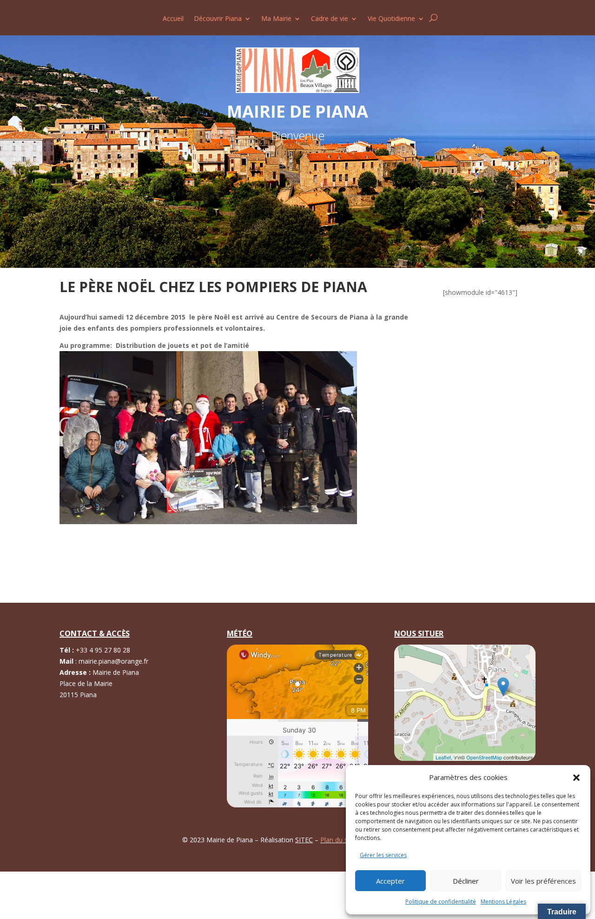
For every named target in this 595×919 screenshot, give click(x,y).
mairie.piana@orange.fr (113, 661)
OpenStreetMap (484, 757)
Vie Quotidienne (391, 19)
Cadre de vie (329, 19)
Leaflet (443, 757)
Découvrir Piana (218, 19)
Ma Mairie (276, 19)
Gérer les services (383, 855)
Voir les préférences (543, 881)
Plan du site (338, 839)
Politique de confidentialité (440, 902)
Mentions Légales (503, 902)
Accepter (390, 881)
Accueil (173, 19)
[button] (576, 777)
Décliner (466, 881)
